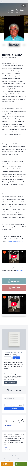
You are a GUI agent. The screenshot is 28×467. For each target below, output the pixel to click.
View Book (7, 358)
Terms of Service (18, 460)
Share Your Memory (10, 382)
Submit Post (14, 408)
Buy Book (16, 358)
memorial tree (21, 268)
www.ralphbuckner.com (15, 241)
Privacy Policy (10, 460)
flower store (19, 270)
